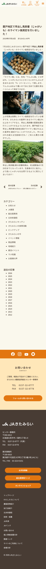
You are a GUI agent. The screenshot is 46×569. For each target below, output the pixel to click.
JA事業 (11, 209)
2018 (10, 297)
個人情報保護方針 (10, 534)
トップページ (9, 495)
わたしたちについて (11, 499)
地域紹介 (12, 246)
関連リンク (8, 539)
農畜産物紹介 (9, 504)
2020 (10, 291)
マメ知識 (12, 254)
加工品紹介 (8, 508)
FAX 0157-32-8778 (10, 444)
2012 (10, 314)
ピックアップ (13, 230)
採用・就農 (8, 517)
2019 (10, 294)
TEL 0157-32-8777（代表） (14, 441)
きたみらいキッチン (16, 221)
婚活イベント (13, 250)
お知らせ (12, 205)
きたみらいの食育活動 (17, 226)
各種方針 (7, 547)
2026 (10, 273)
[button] (43, 3)
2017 (10, 300)
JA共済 (6, 521)
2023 (10, 282)
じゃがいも (9, 49)
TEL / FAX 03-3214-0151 (12, 460)
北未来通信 (12, 217)
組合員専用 (12, 213)
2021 (10, 288)
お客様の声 (12, 258)
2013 (10, 311)
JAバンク (7, 525)
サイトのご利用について (13, 543)
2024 (10, 279)
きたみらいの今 (14, 234)
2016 (10, 303)
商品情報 (12, 242)
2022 (10, 285)
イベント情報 (13, 238)
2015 (10, 305)
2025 (10, 276)
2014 (10, 308)
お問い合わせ (9, 530)
